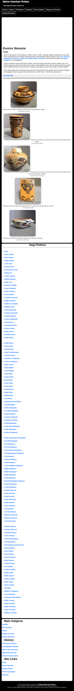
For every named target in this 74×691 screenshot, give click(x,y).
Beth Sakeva (9, 560)
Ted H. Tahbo (9, 585)
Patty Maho (8, 374)
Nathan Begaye (10, 279)
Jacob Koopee (9, 355)
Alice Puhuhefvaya (11, 539)
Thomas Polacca (10, 529)
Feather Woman (10, 316)
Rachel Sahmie (9, 557)
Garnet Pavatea (10, 521)
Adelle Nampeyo (10, 423)
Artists (11, 9)
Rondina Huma (9, 334)
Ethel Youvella (9, 603)
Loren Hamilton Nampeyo (13, 465)
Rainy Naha (8, 392)
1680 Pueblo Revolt (9, 653)
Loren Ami (8, 263)
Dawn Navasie (9, 493)
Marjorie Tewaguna (11, 591)
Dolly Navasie (9, 496)
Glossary (5, 675)
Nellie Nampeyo (10, 475)
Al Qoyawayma (9, 542)
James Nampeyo (10, 459)
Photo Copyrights (8, 672)
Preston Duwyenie (11, 313)
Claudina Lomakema (11, 358)
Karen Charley (9, 291)
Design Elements (9, 13)
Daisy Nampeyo (10, 429)
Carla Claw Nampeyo (12, 426)
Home (5, 9)
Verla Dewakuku (10, 310)
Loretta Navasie (10, 512)
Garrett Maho (9, 371)
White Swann (9, 576)
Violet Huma (8, 343)
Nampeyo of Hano (11, 420)
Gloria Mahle (8, 368)
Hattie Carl (8, 282)
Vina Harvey (8, 322)
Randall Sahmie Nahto (12, 401)
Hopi (6, 251)
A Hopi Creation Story (10, 656)
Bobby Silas (8, 572)
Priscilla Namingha (11, 411)
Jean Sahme (8, 551)
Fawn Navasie (9, 502)
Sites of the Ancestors (10, 649)
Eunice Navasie (10, 499)
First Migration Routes (10, 646)
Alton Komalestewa (11, 352)
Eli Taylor (7, 588)
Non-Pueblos (39, 9)
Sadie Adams (9, 260)
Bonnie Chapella (10, 285)
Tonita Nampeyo (10, 487)
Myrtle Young (9, 600)
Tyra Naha (8, 398)
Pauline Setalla (9, 569)
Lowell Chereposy (11, 297)
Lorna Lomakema (10, 361)
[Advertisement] (37, 32)
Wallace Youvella (10, 613)
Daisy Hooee (9, 331)
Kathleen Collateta (11, 304)
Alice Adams (9, 257)
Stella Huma (8, 337)
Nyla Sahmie (9, 554)
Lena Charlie (9, 294)
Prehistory (20, 9)
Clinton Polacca (10, 526)
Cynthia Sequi (9, 563)
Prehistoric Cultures (9, 643)
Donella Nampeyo (10, 441)
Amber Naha (9, 377)
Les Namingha (9, 405)
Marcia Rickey (9, 548)
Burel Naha (8, 380)
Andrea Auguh (9, 276)
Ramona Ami (9, 267)
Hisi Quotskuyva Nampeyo (14, 453)
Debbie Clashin (10, 300)
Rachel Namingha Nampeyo (14, 481)
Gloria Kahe (8, 346)
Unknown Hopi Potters (12, 597)
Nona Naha (8, 386)
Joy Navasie (8, 509)
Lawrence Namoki (11, 417)
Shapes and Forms (53, 9)
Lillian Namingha (10, 408)
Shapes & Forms (8, 634)
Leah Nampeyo (10, 462)
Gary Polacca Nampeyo (13, 450)
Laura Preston (9, 536)
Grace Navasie (9, 505)
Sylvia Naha (8, 395)
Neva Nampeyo (10, 478)
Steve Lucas (8, 364)
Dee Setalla (8, 566)
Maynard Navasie (10, 518)
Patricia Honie (9, 328)
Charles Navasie (10, 490)
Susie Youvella (9, 609)
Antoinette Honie (10, 325)
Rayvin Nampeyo (10, 484)
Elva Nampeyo (9, 444)
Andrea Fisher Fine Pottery (47, 684)
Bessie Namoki (9, 414)
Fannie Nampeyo (10, 447)
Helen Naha (8, 383)
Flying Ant (8, 273)
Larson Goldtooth (10, 319)
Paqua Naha (8, 389)
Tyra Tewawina (9, 594)
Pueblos (29, 9)
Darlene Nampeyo (11, 432)
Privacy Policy (7, 668)
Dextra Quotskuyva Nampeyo (15, 438)
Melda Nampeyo (10, 468)
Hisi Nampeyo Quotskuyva (14, 545)
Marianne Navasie (10, 515)
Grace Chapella (10, 288)
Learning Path (8, 75)
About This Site (7, 665)
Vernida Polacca (10, 532)
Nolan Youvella (9, 606)
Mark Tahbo (8, 582)
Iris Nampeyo (9, 456)
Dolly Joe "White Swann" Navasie (32, 58)
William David (9, 307)
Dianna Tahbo (9, 579)
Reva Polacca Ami (11, 270)
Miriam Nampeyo (10, 472)
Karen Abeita (9, 254)
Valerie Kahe (9, 349)
